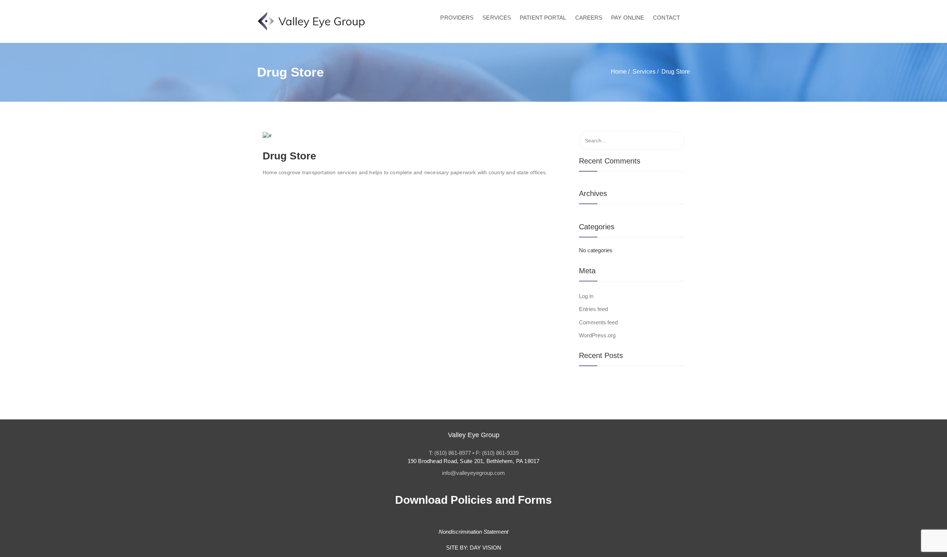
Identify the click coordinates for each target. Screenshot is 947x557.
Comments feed (598, 322)
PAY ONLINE (627, 17)
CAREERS (589, 17)
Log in (586, 296)
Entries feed (593, 309)
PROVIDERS (457, 17)
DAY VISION (485, 547)
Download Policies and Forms (473, 500)
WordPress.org (597, 335)
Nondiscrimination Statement (473, 532)
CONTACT (666, 17)
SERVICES (496, 17)
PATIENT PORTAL (543, 17)
